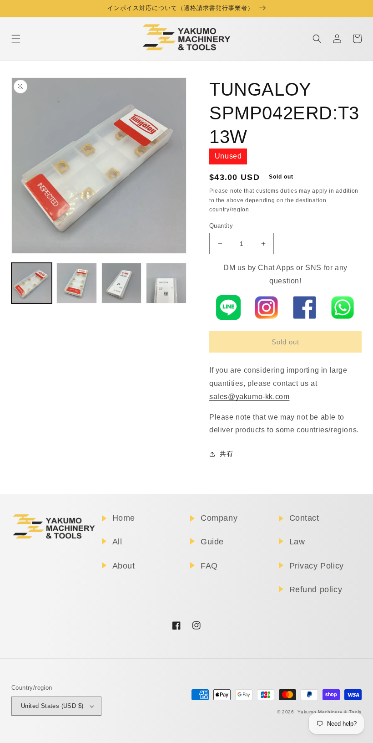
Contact (304, 518)
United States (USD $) (52, 705)
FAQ (209, 565)
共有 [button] (226, 453)
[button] (16, 39)
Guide (212, 541)
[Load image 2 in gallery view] (76, 283)
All (117, 541)
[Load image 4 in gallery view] (166, 283)
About (123, 565)
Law (297, 541)
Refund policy (316, 589)
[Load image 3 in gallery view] (121, 283)
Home (123, 518)
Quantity (221, 225)
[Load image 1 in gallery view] (31, 283)
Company (219, 518)
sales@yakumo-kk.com (249, 396)
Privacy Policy (316, 565)
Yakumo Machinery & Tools (329, 711)
